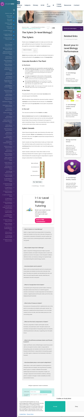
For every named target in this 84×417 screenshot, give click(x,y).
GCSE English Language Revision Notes (7, 143)
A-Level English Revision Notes (8, 211)
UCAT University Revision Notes (8, 45)
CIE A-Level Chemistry (9, 20)
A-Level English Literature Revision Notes (8, 216)
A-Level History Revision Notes (8, 199)
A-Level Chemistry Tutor (8, 31)
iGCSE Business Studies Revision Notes (8, 69)
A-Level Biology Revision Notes (8, 236)
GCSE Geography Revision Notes (8, 129)
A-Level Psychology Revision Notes (7, 184)
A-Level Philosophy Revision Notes (7, 191)
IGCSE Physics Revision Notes (8, 57)
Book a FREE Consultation (40, 221)
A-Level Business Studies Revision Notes (8, 228)
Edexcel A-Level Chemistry (8, 23)
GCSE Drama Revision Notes (8, 150)
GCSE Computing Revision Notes (8, 154)
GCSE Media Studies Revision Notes (7, 106)
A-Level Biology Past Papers (71, 39)
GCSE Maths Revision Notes (8, 109)
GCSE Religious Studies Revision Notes (8, 87)
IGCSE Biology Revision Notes (8, 73)
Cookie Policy (22, 414)
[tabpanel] (50, 14)
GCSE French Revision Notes (8, 133)
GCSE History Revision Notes (8, 117)
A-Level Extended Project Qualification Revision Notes (7, 207)
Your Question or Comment (27, 395)
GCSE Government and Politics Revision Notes (7, 121)
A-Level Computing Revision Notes (7, 220)
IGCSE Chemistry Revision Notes (8, 65)
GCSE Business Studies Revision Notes (8, 168)
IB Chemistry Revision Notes (8, 77)
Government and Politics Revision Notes (8, 82)
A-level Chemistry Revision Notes (8, 224)
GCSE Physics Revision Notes (8, 95)
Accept (55, 406)
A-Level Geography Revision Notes (7, 203)
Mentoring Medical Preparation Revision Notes (7, 53)
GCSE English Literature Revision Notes (8, 138)
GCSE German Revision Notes (8, 125)
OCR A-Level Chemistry (9, 27)
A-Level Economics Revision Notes (7, 240)
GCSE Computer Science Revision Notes (8, 159)
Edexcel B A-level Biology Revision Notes (31, 28)
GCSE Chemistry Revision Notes (8, 163)
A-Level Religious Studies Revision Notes (8, 180)
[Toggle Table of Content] (34, 50)
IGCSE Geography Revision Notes (8, 61)
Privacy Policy (30, 414)
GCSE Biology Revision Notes (8, 172)
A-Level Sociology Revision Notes (8, 175)
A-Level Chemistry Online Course (8, 38)
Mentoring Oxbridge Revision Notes (7, 48)
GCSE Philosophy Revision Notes (8, 98)
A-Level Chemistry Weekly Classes (8, 35)
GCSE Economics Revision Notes (8, 147)
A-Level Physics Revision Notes (8, 188)
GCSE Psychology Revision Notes (8, 91)
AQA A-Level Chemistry (9, 16)
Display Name (26, 391)
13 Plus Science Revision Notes (8, 233)
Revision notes (8, 13)
